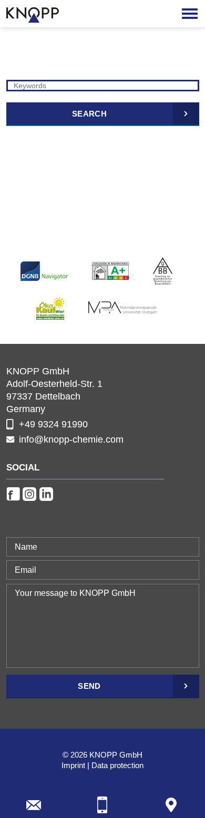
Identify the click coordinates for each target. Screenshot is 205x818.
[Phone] (102, 805)
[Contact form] (34, 805)
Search (89, 113)
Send (89, 685)
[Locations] (171, 805)
